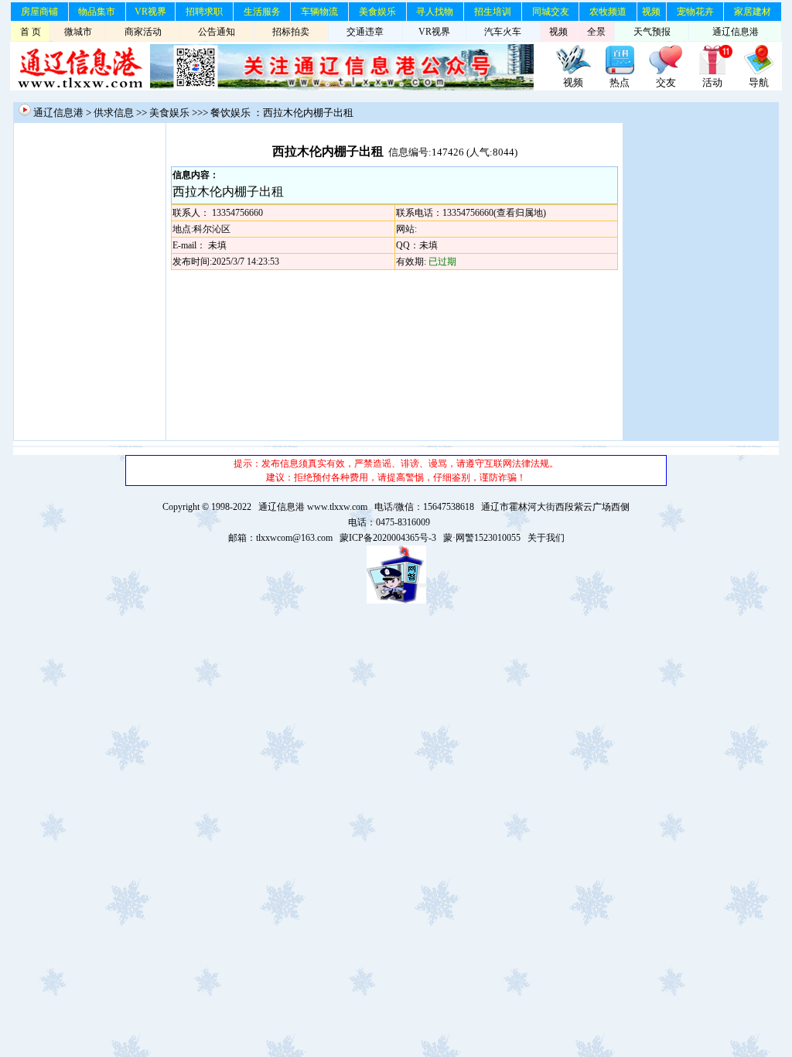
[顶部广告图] (573, 72)
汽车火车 (502, 31)
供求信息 (114, 112)
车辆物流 (319, 11)
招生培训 (492, 11)
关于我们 (546, 537)
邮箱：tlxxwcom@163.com (280, 537)
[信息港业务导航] (759, 72)
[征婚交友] (666, 72)
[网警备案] (396, 600)
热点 (619, 82)
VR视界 (150, 11)
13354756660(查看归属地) (494, 212)
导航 (759, 82)
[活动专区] (712, 72)
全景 (596, 31)
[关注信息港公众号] (342, 87)
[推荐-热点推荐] (619, 72)
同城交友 (550, 11)
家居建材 (752, 11)
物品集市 (96, 11)
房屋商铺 (39, 11)
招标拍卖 (290, 31)
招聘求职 (204, 11)
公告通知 (216, 31)
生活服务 (262, 11)
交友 (666, 82)
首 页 (30, 31)
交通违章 (365, 31)
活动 (712, 82)
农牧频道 (607, 11)
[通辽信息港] (80, 87)
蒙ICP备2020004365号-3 (388, 537)
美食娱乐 (377, 11)
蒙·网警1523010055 (482, 537)
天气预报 (652, 31)
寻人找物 (434, 11)
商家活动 (143, 31)
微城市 (78, 31)
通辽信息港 (735, 31)
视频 (651, 11)
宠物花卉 (695, 11)
